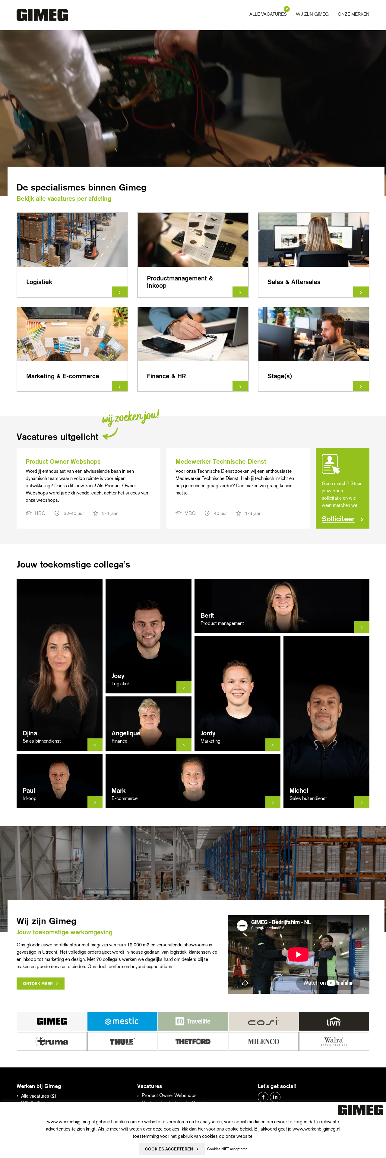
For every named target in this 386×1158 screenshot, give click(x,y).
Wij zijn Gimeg (312, 14)
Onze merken (353, 14)
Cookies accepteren (169, 1149)
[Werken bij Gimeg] (42, 15)
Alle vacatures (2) (38, 1096)
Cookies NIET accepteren (227, 1149)
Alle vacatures (268, 14)
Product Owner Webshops (169, 1095)
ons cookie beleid (234, 1129)
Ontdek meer (38, 983)
